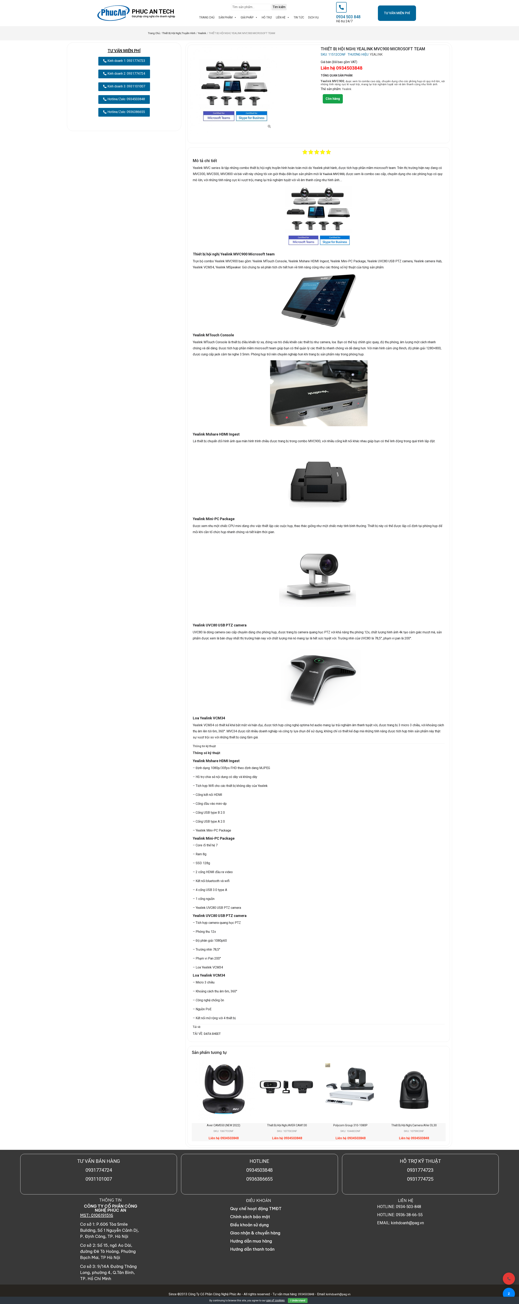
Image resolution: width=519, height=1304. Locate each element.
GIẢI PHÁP (247, 17)
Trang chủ (154, 33)
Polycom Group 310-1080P (350, 1125)
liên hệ (280, 17)
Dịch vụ (313, 17)
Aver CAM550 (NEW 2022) (223, 1125)
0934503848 (306, 1294)
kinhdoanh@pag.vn (338, 1294)
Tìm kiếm (279, 7)
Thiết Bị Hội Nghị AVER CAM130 (287, 1125)
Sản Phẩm (226, 17)
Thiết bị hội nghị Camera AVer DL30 (414, 1125)
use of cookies (275, 1300)
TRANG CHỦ (206, 17)
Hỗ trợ (267, 17)
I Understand (297, 1300)
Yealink (202, 33)
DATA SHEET (212, 1033)
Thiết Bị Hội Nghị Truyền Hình (178, 33)
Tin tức (299, 17)
